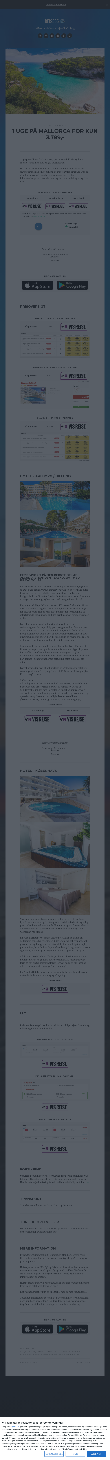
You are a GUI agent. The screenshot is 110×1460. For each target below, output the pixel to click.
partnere (15, 1427)
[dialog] (55, 1438)
